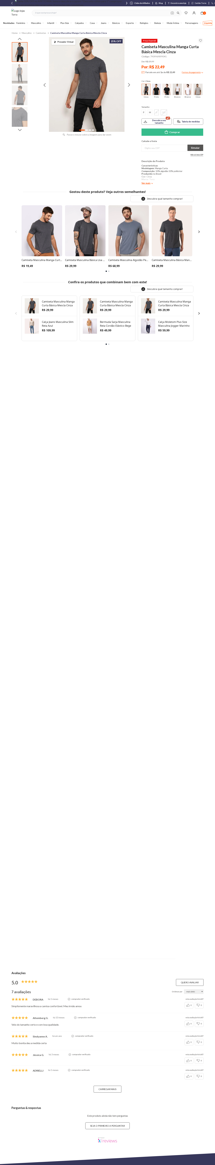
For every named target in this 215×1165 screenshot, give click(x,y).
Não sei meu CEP (196, 154)
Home (15, 33)
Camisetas (41, 33)
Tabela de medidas (191, 121)
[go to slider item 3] (20, 117)
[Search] (178, 13)
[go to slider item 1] (20, 74)
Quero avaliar (190, 982)
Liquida (208, 23)
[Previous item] (12, 3)
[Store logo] (20, 13)
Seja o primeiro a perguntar (107, 1125)
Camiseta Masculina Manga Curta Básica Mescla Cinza (78, 33)
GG (164, 112)
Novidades (8, 23)
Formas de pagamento (191, 72)
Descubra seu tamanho (159, 121)
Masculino (27, 33)
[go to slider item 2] (20, 95)
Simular (195, 147)
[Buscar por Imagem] (172, 13)
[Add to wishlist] (200, 40)
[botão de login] (193, 12)
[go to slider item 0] (20, 52)
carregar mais (107, 1089)
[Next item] (126, 3)
